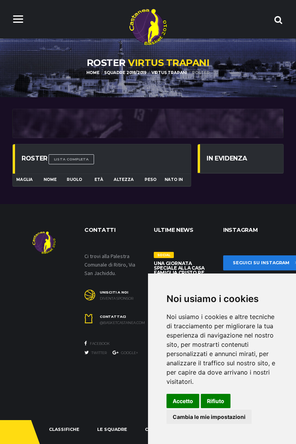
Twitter (99, 353)
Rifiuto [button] (215, 401)
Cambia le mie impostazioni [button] (209, 417)
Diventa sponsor (116, 299)
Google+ (129, 353)
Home (92, 72)
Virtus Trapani (169, 72)
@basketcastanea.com (121, 323)
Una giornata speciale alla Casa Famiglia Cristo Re (179, 267)
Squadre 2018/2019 (125, 72)
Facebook (99, 343)
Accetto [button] (183, 401)
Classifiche (64, 429)
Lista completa (71, 159)
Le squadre (112, 429)
